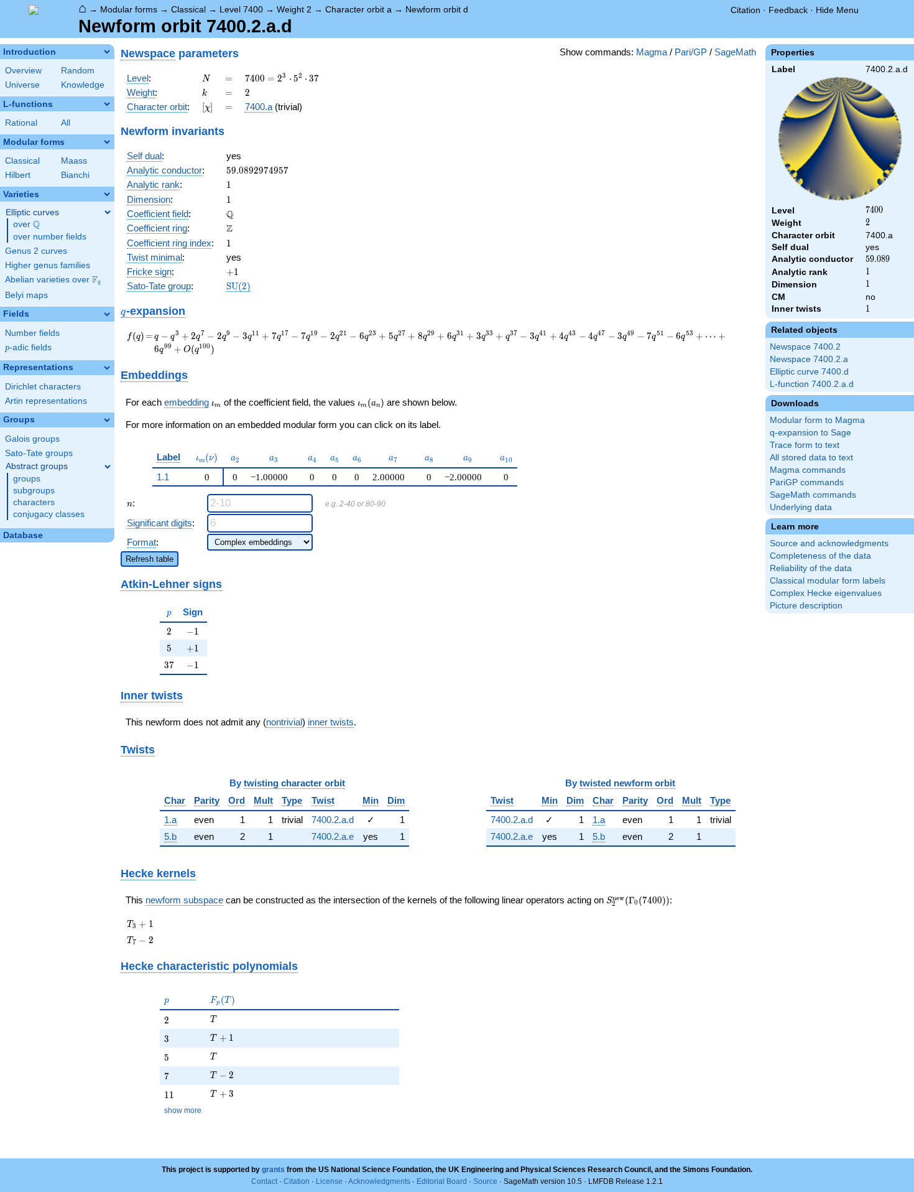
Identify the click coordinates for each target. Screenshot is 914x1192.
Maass (74, 160)
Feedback (788, 10)
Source (485, 1181)
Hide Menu (837, 10)
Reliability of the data (811, 568)
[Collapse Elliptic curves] (108, 212)
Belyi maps (26, 295)
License (329, 1181)
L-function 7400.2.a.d (812, 384)
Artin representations (46, 401)
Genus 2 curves (36, 251)
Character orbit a (358, 9)
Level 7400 (241, 9)
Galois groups (32, 439)
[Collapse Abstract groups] (108, 467)
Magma (651, 52)
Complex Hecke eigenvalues (826, 593)
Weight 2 (294, 9)
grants (273, 1169)
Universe (22, 85)
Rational (21, 123)
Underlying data (801, 507)
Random (78, 70)
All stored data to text (811, 457)
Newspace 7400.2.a (809, 359)
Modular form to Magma (817, 420)
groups (26, 478)
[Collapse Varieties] (107, 194)
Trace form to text (804, 445)
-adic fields (28, 347)
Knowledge (82, 85)
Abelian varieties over (53, 280)
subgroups (34, 490)
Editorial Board (442, 1181)
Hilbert (17, 175)
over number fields (49, 236)
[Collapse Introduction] (107, 52)
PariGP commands (807, 482)
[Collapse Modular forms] (107, 142)
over (26, 224)
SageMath (735, 52)
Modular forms (128, 9)
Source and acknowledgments (829, 543)
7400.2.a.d (333, 819)
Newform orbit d (436, 9)
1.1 (163, 477)
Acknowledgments (379, 1181)
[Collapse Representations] (107, 368)
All (65, 123)
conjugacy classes (49, 514)
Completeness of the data (820, 556)
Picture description (806, 605)
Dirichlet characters (43, 386)
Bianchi (75, 175)
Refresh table (149, 559)
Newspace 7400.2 (805, 347)
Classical (188, 9)
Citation (745, 10)
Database (23, 535)
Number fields (32, 333)
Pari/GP (691, 52)
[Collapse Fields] (107, 314)
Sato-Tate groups (39, 453)
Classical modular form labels (827, 580)
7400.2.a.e (333, 836)
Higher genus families (47, 265)
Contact (264, 1181)
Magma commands (808, 470)
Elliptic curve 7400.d (809, 371)
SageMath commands (813, 495)
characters (34, 502)
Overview (23, 70)
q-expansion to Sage (810, 432)
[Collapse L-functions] (107, 104)
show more (182, 1110)
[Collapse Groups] (107, 420)
